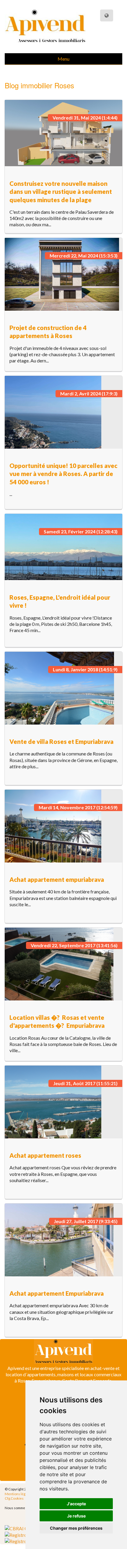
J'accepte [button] (76, 1503)
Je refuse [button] (76, 1515)
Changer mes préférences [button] (76, 1528)
